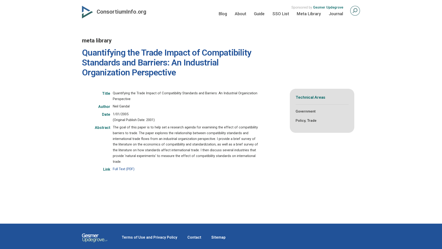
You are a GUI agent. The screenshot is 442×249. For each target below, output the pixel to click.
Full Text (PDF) (123, 169)
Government (306, 111)
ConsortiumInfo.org (121, 12)
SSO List (280, 13)
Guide (259, 13)
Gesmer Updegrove (328, 7)
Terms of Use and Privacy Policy (149, 237)
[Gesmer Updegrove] (94, 243)
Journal (336, 13)
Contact (194, 237)
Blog (223, 13)
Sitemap (218, 237)
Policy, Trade (306, 121)
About (240, 13)
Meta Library (309, 13)
